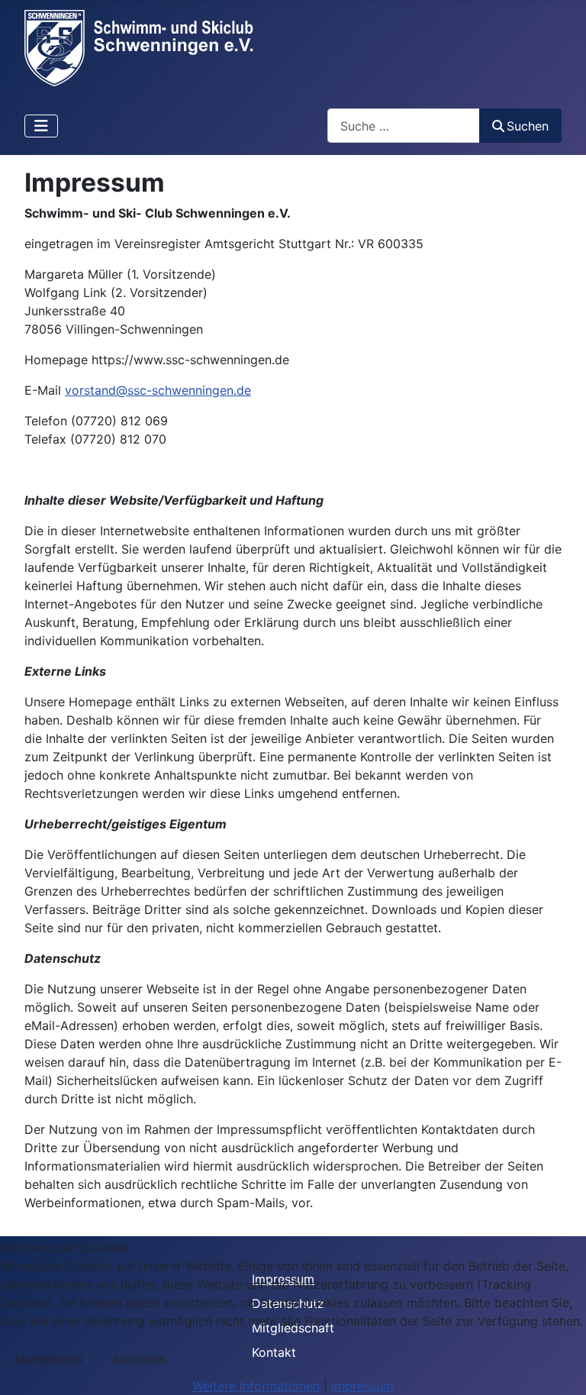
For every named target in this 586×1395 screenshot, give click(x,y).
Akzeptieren (47, 1359)
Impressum (362, 1385)
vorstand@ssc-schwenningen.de (158, 390)
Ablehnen (139, 1359)
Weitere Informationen (256, 1385)
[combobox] (403, 125)
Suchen (528, 126)
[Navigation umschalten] (41, 126)
